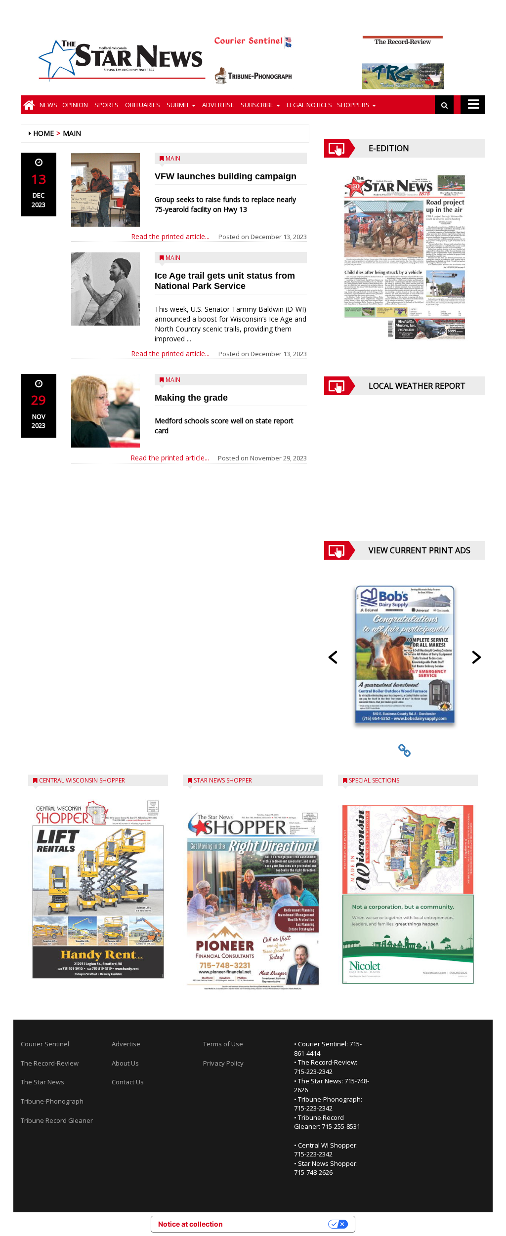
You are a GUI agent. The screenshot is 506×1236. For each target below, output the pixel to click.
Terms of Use (223, 1043)
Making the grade (191, 398)
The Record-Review (50, 1063)
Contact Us (128, 1081)
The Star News (42, 1081)
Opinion (75, 104)
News (48, 104)
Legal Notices (308, 104)
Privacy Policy (223, 1063)
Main (72, 133)
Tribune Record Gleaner (57, 1120)
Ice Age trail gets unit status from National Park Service (225, 281)
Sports (106, 104)
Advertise (217, 104)
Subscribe (257, 104)
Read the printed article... (170, 236)
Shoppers (354, 104)
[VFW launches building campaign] (105, 190)
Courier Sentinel (45, 1043)
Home (43, 133)
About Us (125, 1063)
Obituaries (142, 104)
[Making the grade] (105, 411)
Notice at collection (190, 1224)
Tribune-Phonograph (52, 1101)
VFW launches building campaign (225, 176)
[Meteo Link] (405, 475)
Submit (178, 104)
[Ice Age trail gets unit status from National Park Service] (105, 289)
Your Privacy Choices (279, 1224)
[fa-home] (29, 104)
